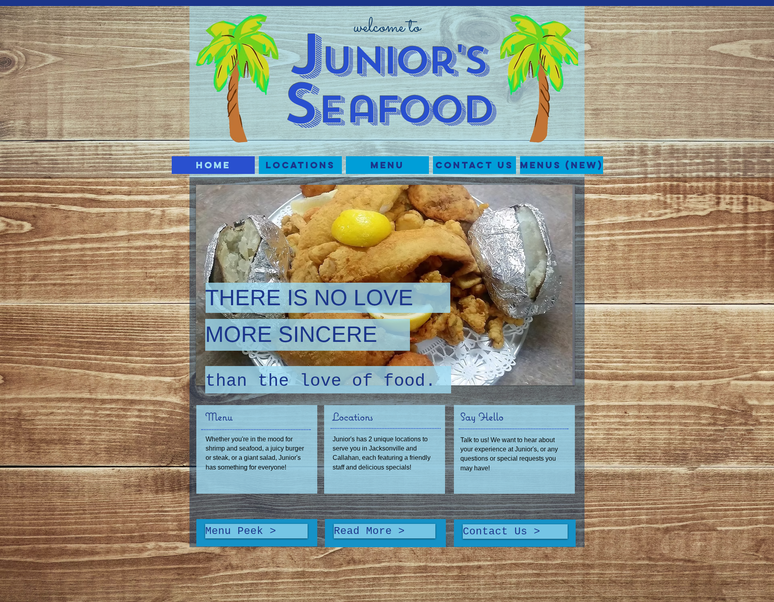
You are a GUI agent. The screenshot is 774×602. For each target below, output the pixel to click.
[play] (555, 378)
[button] (300, 165)
